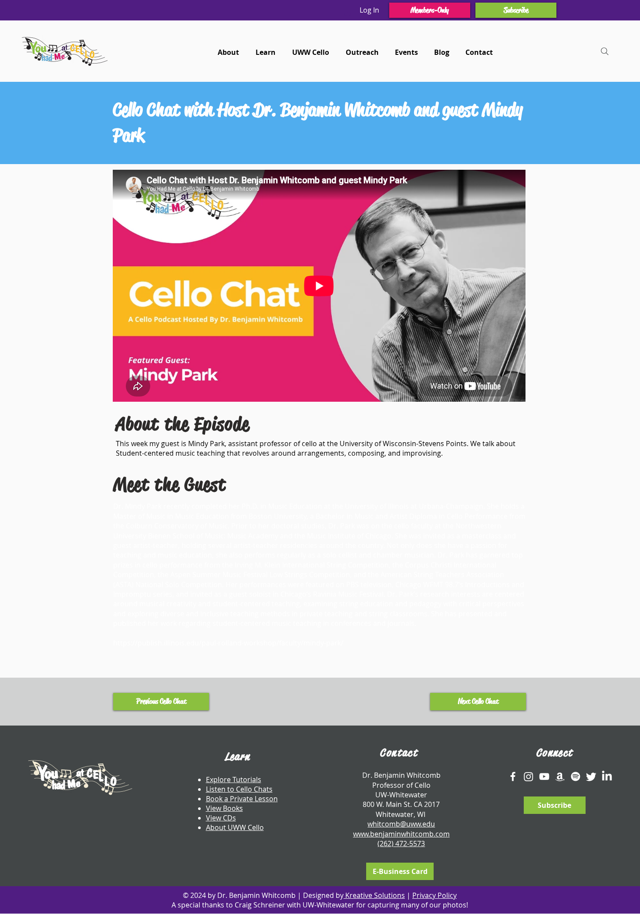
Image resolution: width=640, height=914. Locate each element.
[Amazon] (560, 776)
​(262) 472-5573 (401, 843)
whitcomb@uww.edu (401, 824)
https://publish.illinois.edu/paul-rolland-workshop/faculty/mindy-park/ (228, 643)
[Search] (604, 51)
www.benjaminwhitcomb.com (401, 834)
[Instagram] (528, 776)
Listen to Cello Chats (239, 789)
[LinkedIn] (607, 776)
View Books (224, 808)
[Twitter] (591, 776)
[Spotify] (575, 776)
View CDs (221, 818)
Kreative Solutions (374, 895)
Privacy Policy (434, 895)
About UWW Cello (235, 827)
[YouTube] (544, 776)
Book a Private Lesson (242, 798)
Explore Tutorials (233, 779)
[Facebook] (513, 776)
